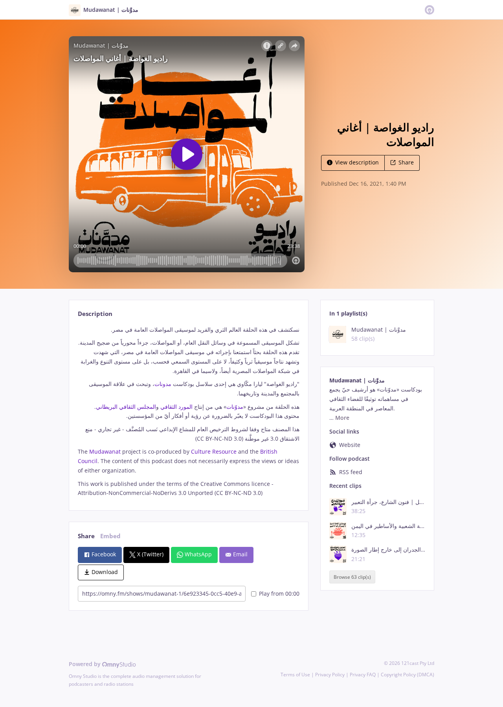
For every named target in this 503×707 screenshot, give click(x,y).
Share (406, 162)
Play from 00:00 (279, 593)
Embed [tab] (110, 536)
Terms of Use (295, 674)
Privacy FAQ (363, 674)
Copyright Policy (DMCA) (407, 674)
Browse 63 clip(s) (352, 577)
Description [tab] (95, 314)
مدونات (162, 384)
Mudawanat (104, 451)
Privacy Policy (330, 674)
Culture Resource (213, 451)
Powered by (85, 664)
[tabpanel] (188, 411)
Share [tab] (86, 536)
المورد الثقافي (177, 406)
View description (357, 162)
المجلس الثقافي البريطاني (126, 406)
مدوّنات (234, 406)
